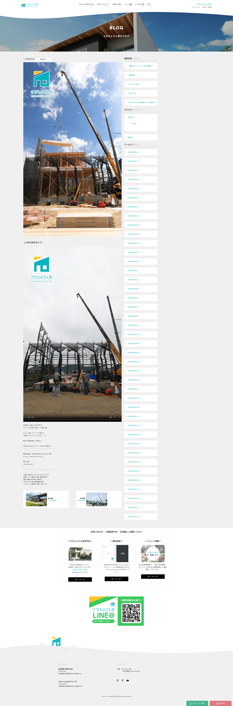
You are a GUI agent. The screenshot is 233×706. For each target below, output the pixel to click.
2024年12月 (132, 334)
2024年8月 (132, 371)
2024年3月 (132, 416)
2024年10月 (132, 353)
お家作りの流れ (117, 5)
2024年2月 (132, 425)
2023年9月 (132, 471)
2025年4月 (132, 298)
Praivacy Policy (127, 696)
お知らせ (43, 59)
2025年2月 (132, 316)
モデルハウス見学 (199, 703)
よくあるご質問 (139, 5)
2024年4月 (132, 407)
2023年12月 (132, 444)
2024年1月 (132, 434)
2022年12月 (132, 516)
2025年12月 (132, 225)
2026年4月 (132, 189)
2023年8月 (132, 480)
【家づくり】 (132, 93)
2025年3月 (132, 307)
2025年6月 (132, 280)
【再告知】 (132, 75)
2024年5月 (132, 398)
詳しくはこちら (80, 579)
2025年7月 (132, 271)
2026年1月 (132, 216)
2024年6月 (132, 389)
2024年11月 (132, 343)
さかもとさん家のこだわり (86, 5)
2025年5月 (132, 289)
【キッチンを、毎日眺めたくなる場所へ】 (142, 102)
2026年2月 (132, 207)
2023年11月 (132, 453)
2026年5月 (132, 179)
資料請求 (222, 703)
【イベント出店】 (134, 84)
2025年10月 (132, 243)
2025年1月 (132, 325)
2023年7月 (132, 489)
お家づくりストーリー (103, 5)
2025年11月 (132, 234)
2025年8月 (132, 261)
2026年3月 (132, 198)
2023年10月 (132, 462)
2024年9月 (132, 362)
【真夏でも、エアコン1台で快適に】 (140, 66)
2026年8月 (132, 152)
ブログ (149, 5)
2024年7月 (132, 380)
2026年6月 (132, 170)
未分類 (130, 137)
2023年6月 (132, 498)
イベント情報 (128, 5)
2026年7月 (132, 161)
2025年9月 (132, 252)
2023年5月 (132, 507)
